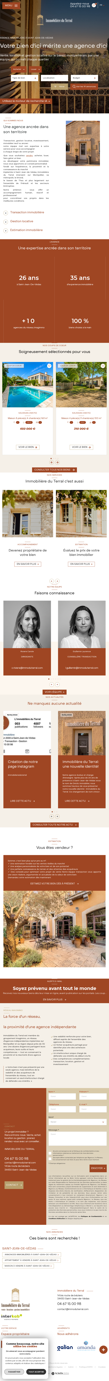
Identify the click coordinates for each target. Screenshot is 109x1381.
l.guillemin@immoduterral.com (82, 668)
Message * (54, 1130)
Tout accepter (36, 1372)
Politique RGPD (86, 1367)
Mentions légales (55, 1367)
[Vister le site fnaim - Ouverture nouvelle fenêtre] (65, 1348)
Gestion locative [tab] (21, 221)
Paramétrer (14, 1372)
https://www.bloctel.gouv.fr (79, 1208)
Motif (51, 1117)
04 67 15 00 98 (80, 6)
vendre (29, 156)
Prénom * (83, 1092)
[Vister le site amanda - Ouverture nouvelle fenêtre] (86, 1346)
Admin (71, 1367)
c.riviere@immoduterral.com (27, 668)
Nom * (52, 1092)
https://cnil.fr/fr (75, 1197)
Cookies (102, 1367)
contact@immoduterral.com (20, 1163)
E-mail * (83, 1104)
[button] (57, 462)
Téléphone (54, 1104)
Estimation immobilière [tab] (26, 230)
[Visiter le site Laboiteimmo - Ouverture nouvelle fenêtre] (60, 1373)
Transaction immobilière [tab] (27, 212)
